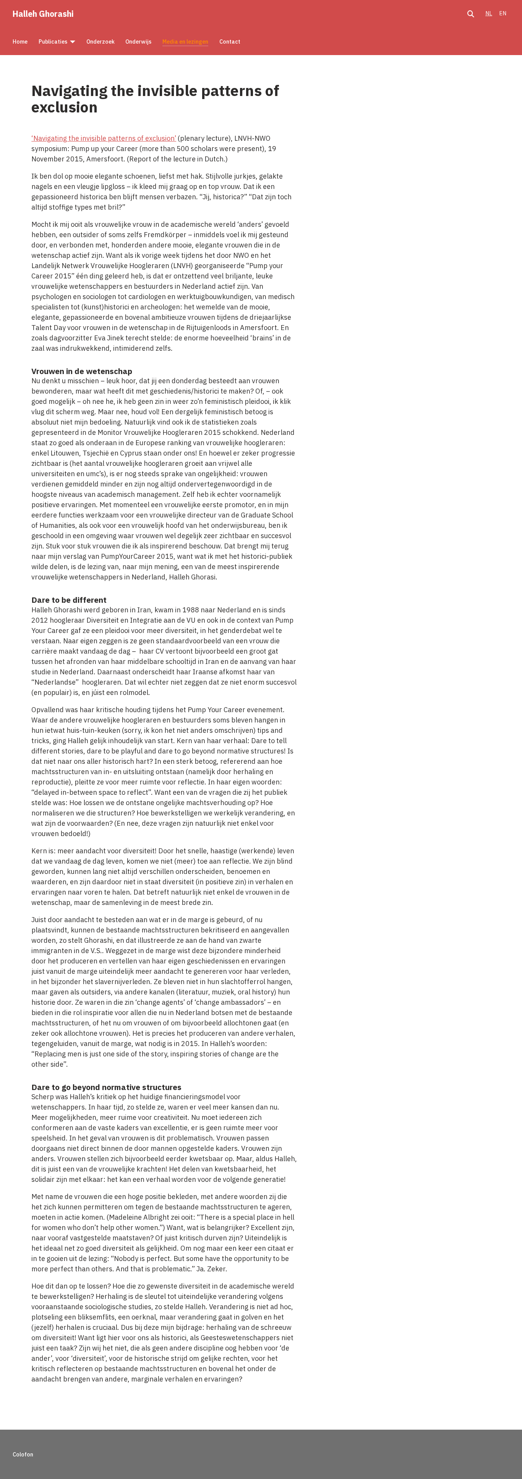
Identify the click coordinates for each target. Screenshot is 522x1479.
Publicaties (53, 41)
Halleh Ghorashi (43, 13)
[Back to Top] (507, 1463)
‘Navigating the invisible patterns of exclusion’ (103, 138)
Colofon (23, 1454)
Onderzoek (100, 41)
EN (502, 13)
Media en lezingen (185, 41)
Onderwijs (138, 41)
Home (20, 41)
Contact (229, 41)
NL (488, 13)
